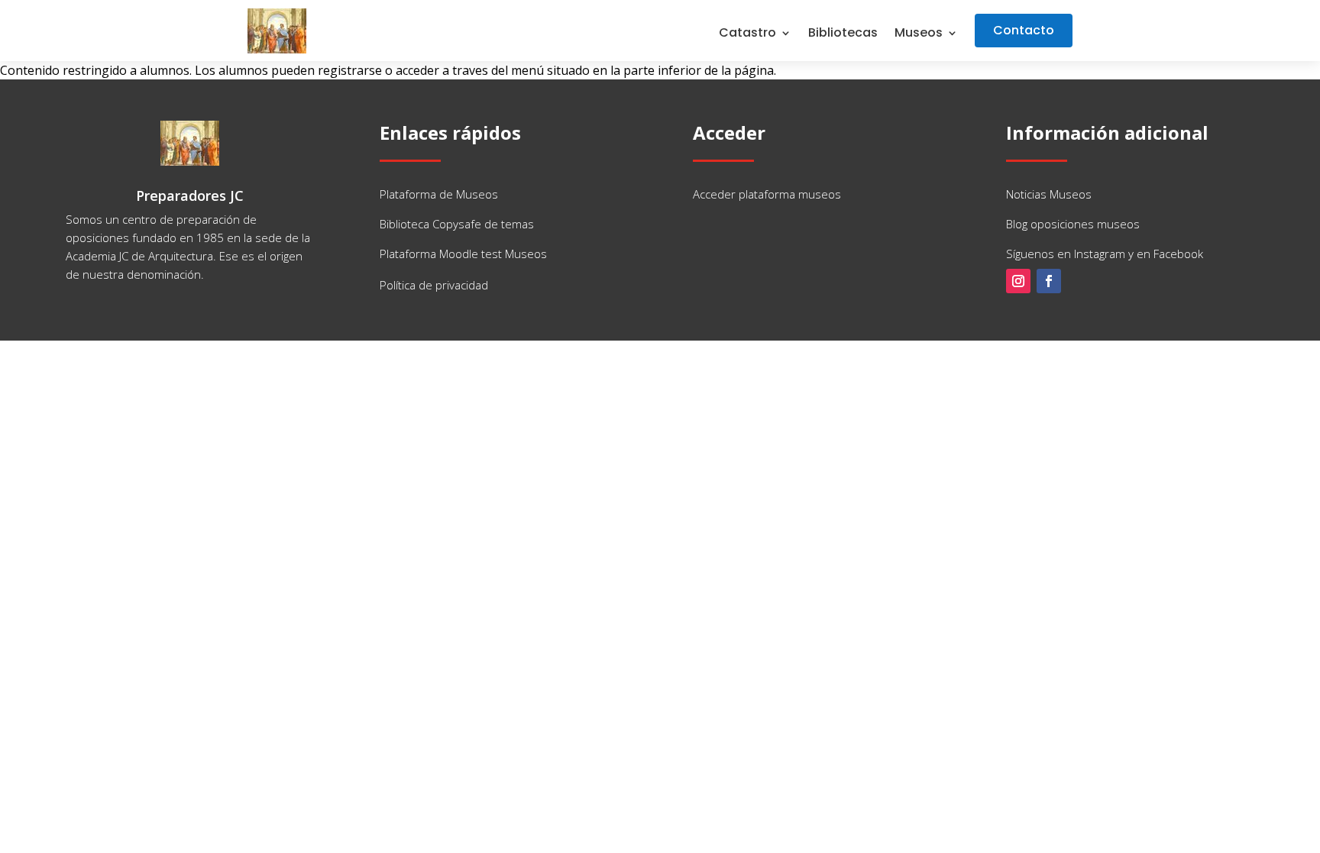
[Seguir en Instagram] (1018, 281)
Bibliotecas (843, 34)
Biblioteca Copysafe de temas (457, 223)
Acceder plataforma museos (767, 194)
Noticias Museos (1049, 194)
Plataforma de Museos (439, 194)
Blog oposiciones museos (1073, 223)
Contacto (1023, 30)
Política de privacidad (434, 284)
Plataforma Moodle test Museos (463, 253)
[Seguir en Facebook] (1049, 281)
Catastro (747, 34)
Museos (919, 34)
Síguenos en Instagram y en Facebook (1104, 253)
